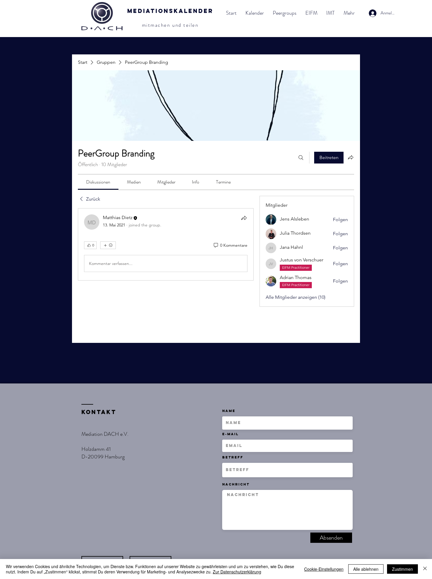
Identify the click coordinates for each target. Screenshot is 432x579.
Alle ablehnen (366, 569)
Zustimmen (402, 569)
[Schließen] (424, 569)
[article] (166, 244)
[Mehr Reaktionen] (108, 245)
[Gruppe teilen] (350, 157)
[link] (98, 181)
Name (228, 410)
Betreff (232, 457)
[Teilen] (243, 217)
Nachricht (236, 484)
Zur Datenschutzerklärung (237, 572)
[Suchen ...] (300, 157)
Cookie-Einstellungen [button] (324, 569)
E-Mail (230, 434)
